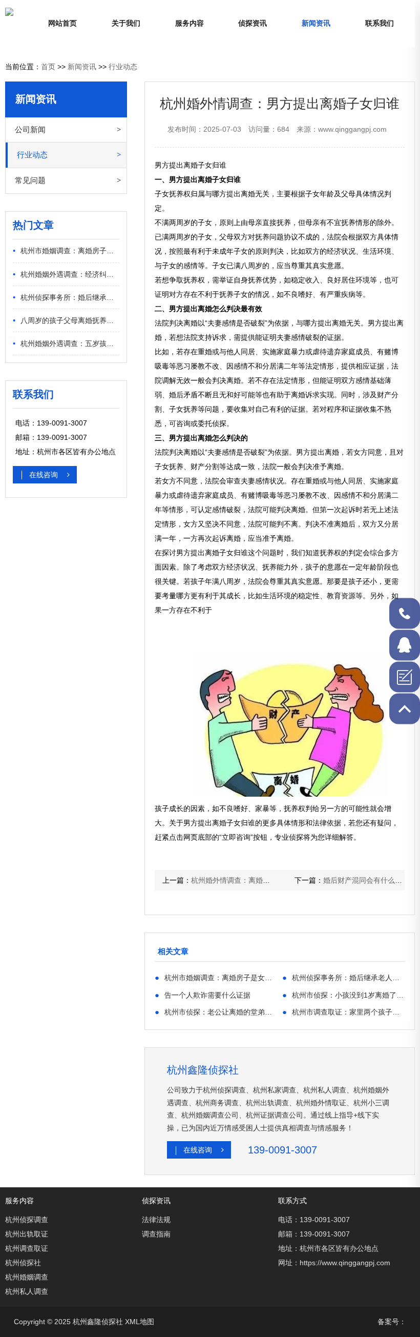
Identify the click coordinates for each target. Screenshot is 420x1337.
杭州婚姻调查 (26, 1277)
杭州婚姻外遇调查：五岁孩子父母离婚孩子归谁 (66, 343)
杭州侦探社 (23, 1263)
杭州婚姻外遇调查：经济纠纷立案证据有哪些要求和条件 (66, 274)
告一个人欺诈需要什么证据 (202, 994)
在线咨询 (44, 475)
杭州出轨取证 (26, 1234)
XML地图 (139, 1322)
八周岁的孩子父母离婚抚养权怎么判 (66, 320)
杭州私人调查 (26, 1291)
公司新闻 (30, 129)
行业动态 (123, 67)
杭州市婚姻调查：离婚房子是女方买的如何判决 (66, 250)
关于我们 (126, 23)
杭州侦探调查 (26, 1220)
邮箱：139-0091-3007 (314, 1234)
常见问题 (30, 180)
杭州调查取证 (26, 1248)
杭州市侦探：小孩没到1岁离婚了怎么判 (343, 994)
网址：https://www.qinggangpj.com (334, 1263)
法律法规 (156, 1220)
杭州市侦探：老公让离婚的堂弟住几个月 (216, 1011)
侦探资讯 (252, 23)
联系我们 (379, 23)
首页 (48, 67)
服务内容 (189, 23)
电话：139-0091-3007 (314, 1220)
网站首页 (62, 23)
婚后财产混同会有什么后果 (366, 880)
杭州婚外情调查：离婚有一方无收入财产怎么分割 (270, 880)
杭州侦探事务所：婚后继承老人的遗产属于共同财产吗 (66, 297)
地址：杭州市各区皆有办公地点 (328, 1248)
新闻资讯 (316, 23)
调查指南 (156, 1234)
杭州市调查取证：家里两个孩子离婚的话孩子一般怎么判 (343, 1011)
